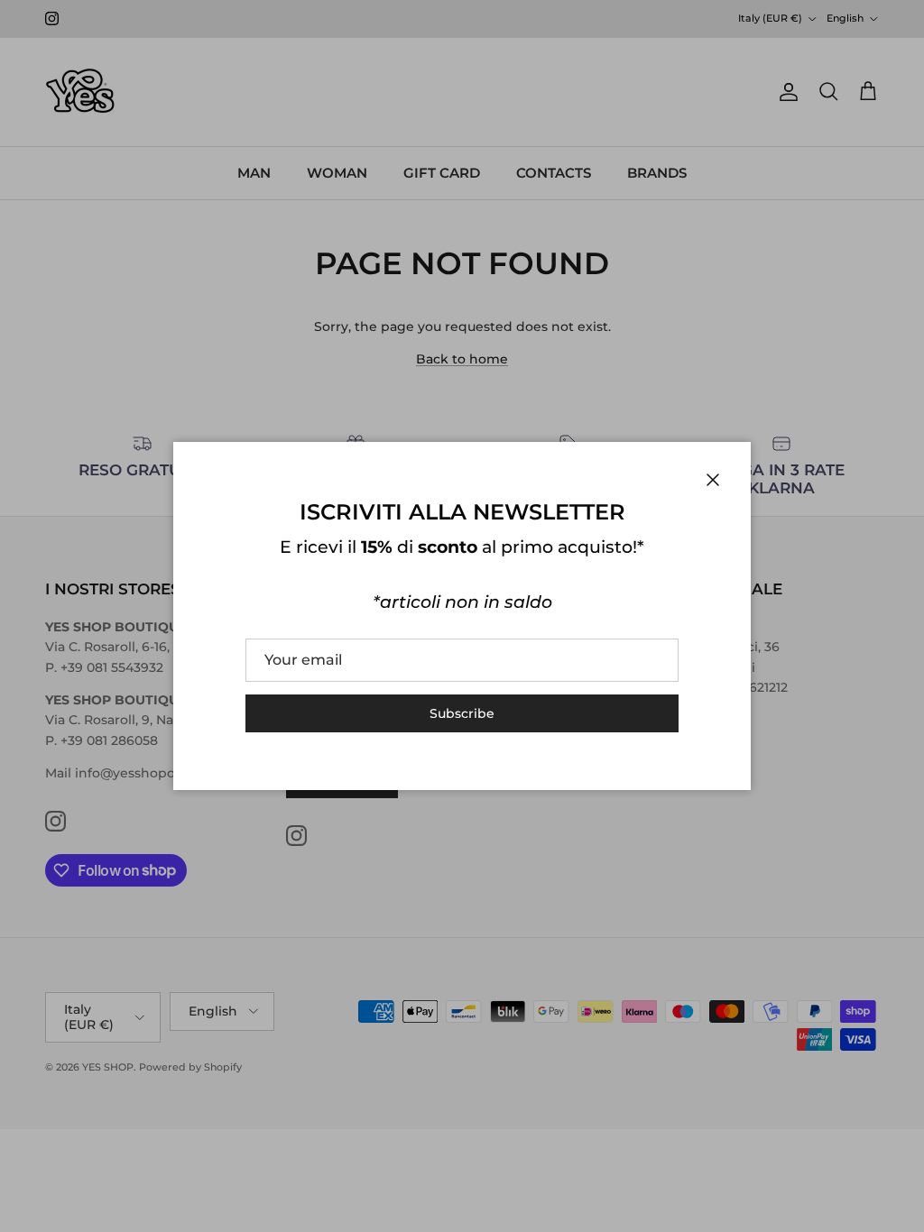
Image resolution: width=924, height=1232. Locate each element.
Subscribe (462, 713)
